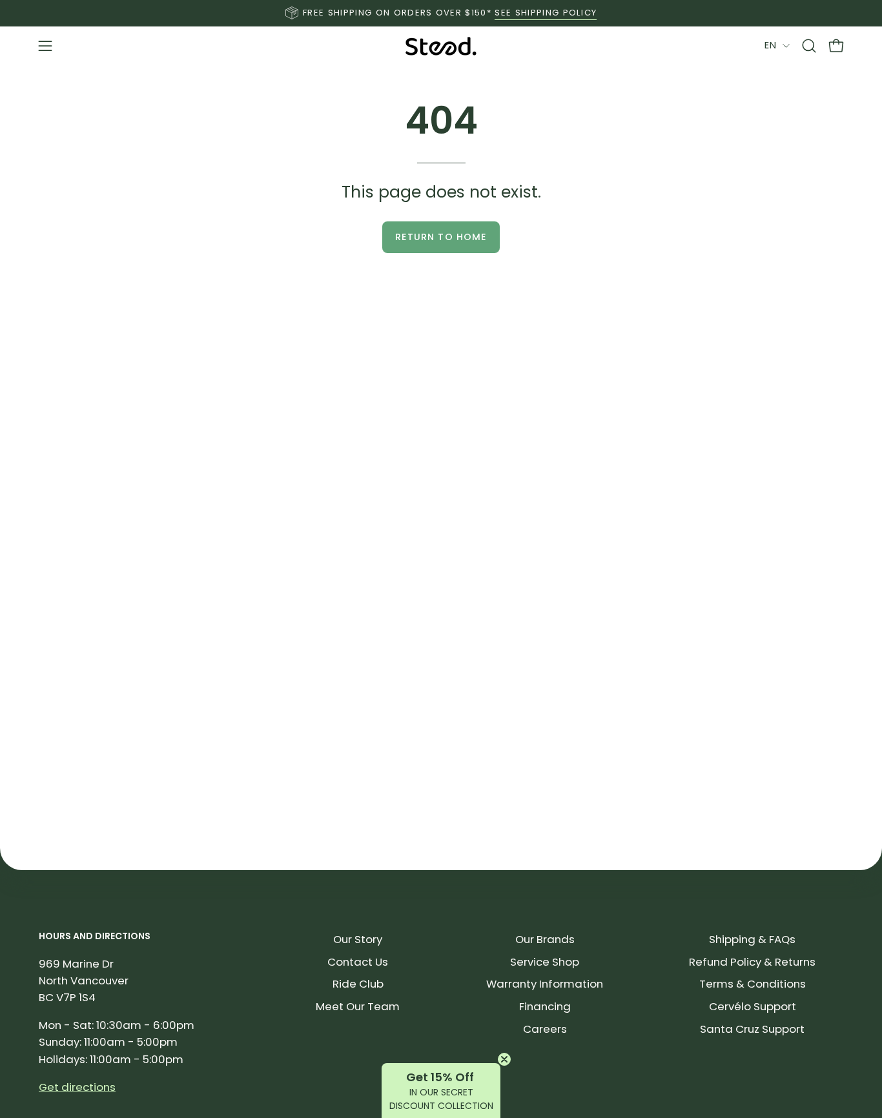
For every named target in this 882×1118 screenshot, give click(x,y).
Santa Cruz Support (752, 1028)
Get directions (77, 1086)
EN (770, 45)
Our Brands (545, 939)
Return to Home (441, 236)
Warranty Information (544, 983)
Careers (545, 1028)
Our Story (357, 939)
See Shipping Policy (546, 12)
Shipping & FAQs (752, 939)
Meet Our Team (358, 1006)
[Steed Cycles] (441, 46)
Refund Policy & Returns (752, 961)
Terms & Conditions (752, 983)
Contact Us (357, 961)
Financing (545, 1006)
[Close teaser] (504, 1059)
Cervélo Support (752, 1006)
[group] (441, 13)
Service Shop (544, 961)
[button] (809, 45)
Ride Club (358, 983)
